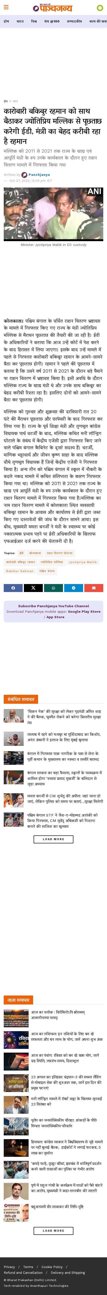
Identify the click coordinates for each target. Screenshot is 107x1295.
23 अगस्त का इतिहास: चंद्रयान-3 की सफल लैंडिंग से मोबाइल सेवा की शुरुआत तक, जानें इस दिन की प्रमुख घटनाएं (66, 1083)
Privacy (9, 1267)
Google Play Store (84, 611)
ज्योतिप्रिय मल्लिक (52, 562)
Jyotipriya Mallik (83, 562)
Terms (28, 1267)
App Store (55, 617)
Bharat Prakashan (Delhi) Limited (31, 1280)
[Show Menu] (6, 7)
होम (6, 21)
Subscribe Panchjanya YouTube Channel (53, 606)
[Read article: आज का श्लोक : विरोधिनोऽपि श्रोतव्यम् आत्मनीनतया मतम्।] (16, 1018)
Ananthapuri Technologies (49, 1286)
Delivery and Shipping (68, 1273)
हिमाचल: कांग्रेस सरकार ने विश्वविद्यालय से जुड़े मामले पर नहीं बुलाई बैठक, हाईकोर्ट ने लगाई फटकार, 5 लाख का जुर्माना (67, 1147)
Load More (53, 839)
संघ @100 (51, 21)
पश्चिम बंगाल (47, 571)
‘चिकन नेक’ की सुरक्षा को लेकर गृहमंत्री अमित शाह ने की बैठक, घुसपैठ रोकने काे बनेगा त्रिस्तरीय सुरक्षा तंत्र (64, 717)
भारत (20, 21)
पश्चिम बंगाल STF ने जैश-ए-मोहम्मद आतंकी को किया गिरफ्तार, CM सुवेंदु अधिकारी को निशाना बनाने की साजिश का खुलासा (62, 821)
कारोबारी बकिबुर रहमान (20, 562)
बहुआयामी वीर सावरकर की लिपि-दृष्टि (57, 1206)
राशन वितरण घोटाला (60, 553)
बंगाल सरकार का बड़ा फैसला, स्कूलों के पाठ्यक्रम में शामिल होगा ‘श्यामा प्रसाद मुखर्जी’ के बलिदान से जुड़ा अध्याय (64, 778)
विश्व (34, 21)
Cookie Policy (52, 1267)
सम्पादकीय (74, 21)
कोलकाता (35, 553)
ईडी (21, 553)
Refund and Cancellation (23, 1273)
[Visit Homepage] (53, 7)
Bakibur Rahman (20, 571)
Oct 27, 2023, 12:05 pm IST (30, 181)
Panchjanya (39, 175)
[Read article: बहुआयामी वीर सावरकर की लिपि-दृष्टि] (16, 1213)
